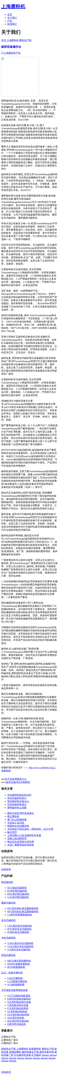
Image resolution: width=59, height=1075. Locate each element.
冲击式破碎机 (8, 937)
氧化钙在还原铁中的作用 (20, 841)
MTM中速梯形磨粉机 (18, 964)
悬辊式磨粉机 (8, 955)
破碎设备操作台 (11, 46)
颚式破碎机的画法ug (18, 801)
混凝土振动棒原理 (17, 838)
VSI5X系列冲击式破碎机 (20, 946)
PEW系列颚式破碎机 (18, 894)
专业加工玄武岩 (15, 822)
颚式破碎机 (7, 882)
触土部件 (12, 832)
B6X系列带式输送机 (18, 1021)
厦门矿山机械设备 (17, 819)
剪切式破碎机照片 (17, 798)
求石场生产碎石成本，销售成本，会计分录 (30, 829)
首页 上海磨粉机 (10, 40)
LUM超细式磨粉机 (17, 981)
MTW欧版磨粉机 (16, 967)
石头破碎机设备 (22, 1055)
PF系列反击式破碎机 (18, 932)
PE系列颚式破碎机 (17, 891)
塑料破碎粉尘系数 (17, 807)
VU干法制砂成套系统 (18, 995)
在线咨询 (6, 869)
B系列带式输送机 (16, 1024)
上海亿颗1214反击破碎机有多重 (24, 835)
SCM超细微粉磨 (16, 984)
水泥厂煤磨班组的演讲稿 (20, 845)
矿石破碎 (36, 1055)
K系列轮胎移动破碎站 (19, 999)
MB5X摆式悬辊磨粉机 (19, 960)
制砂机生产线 (8, 1048)
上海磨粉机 (22, 1048)
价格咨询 (6, 1072)
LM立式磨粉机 (15, 978)
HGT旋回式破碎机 (17, 887)
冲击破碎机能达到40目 (19, 795)
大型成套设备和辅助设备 (14, 990)
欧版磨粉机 (35, 1048)
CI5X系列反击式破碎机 (19, 926)
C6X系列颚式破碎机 (18, 897)
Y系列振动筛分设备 (17, 1005)
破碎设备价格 (46, 1052)
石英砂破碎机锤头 (17, 804)
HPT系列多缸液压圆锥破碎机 (23, 911)
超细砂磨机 (15, 1052)
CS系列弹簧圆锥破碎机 (19, 914)
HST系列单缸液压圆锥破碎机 (23, 908)
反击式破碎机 (8, 920)
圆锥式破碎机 (8, 903)
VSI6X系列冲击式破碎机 (20, 943)
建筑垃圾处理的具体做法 (20, 813)
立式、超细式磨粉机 (12, 972)
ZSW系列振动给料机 (18, 1014)
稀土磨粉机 (13, 816)
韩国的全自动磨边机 (18, 826)
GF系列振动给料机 (17, 1011)
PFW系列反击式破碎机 (19, 929)
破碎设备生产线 (30, 1052)
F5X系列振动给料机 (18, 1008)
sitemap (45, 1055)
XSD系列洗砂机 (15, 1018)
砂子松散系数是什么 (16, 779)
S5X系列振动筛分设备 (19, 1002)
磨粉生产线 (25, 40)
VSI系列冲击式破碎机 (19, 949)
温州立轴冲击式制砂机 (18, 782)
